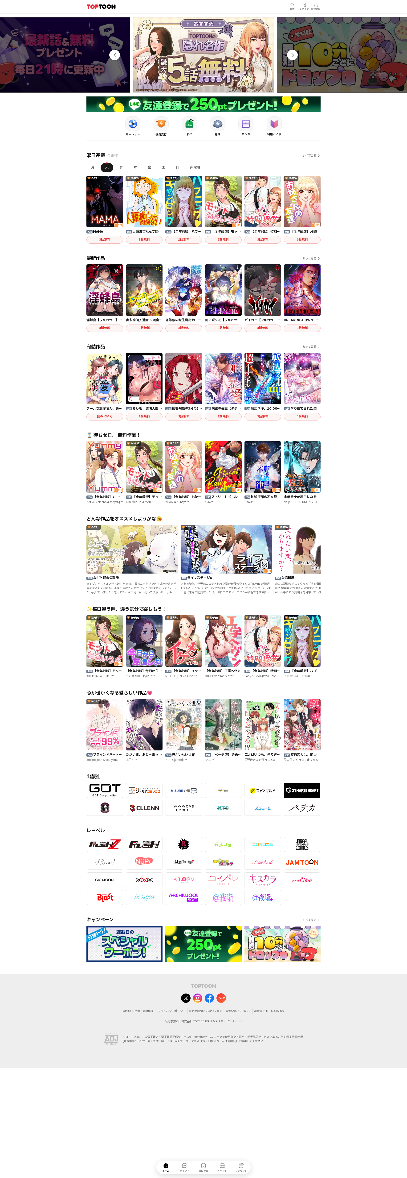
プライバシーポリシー (172, 1011)
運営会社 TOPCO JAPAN (269, 1011)
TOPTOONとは (130, 1011)
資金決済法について (238, 1011)
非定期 (195, 167)
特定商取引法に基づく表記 (205, 1011)
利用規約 (148, 1011)
